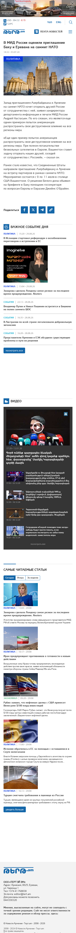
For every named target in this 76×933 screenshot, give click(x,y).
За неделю (32, 577)
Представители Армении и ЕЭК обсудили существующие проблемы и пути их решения (37, 339)
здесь (54, 913)
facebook (24, 209)
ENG (58, 22)
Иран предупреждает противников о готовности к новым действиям (37, 658)
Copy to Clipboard (50, 209)
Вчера (20, 577)
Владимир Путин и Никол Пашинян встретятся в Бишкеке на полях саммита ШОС (37, 308)
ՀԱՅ (49, 22)
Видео (16, 401)
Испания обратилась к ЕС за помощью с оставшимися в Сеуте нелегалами (36, 750)
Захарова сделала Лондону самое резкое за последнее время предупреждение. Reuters (36, 292)
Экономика (10, 698)
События (9, 302)
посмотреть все (14, 350)
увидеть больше (15, 809)
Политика (13, 58)
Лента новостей (51, 31)
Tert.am (14, 31)
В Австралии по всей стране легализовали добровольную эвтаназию (38, 323)
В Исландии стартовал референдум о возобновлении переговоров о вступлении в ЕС (35, 240)
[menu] (70, 31)
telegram (42, 209)
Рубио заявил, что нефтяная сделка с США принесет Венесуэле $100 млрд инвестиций (35, 704)
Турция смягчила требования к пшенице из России (34, 795)
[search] (70, 22)
